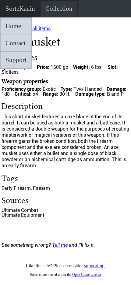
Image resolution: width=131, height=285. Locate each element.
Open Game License (86, 274)
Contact (15, 43)
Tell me (60, 245)
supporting (94, 265)
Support (16, 60)
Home (13, 26)
